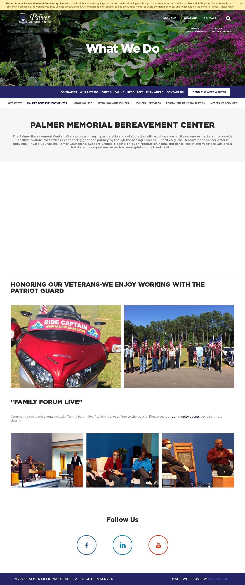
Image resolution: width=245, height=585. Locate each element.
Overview (15, 103)
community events (186, 416)
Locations (190, 18)
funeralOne (219, 579)
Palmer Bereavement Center (47, 103)
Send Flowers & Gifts (209, 92)
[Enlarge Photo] (66, 346)
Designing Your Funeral (114, 103)
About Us (169, 18)
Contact (210, 18)
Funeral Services (148, 103)
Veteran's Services (224, 103)
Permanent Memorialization (185, 103)
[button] (228, 18)
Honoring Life (82, 103)
